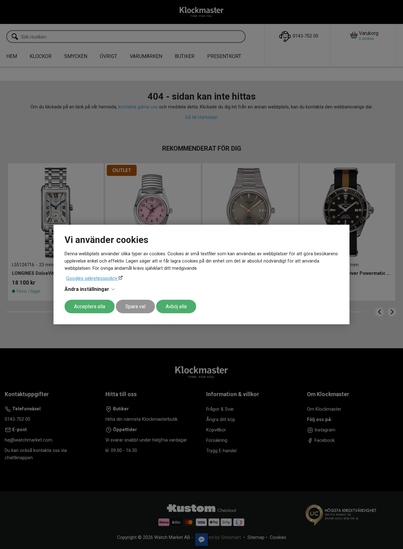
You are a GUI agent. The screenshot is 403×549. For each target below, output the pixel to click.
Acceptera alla (89, 306)
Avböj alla (176, 306)
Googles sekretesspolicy (92, 278)
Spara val (135, 306)
